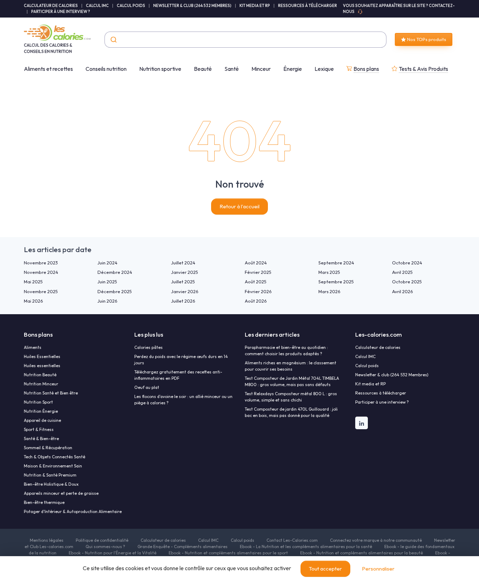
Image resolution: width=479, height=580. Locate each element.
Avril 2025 (402, 272)
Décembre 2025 (114, 291)
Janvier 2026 (184, 291)
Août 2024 (256, 262)
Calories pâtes (148, 347)
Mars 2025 (329, 272)
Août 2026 (256, 301)
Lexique (324, 68)
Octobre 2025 (407, 281)
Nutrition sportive (160, 68)
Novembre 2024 (41, 272)
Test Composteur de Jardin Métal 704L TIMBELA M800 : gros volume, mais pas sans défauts (292, 381)
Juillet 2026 (183, 301)
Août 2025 (256, 281)
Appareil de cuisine (42, 420)
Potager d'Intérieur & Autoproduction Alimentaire (73, 511)
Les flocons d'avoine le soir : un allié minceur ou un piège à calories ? (183, 399)
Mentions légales (46, 540)
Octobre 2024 (407, 262)
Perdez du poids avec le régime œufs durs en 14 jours (181, 359)
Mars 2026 (329, 291)
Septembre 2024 (336, 262)
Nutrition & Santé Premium (50, 475)
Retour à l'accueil (239, 206)
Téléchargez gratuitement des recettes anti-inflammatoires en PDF (178, 375)
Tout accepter (325, 568)
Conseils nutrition (106, 68)
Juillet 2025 (183, 281)
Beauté (203, 68)
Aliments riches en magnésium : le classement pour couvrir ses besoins (290, 366)
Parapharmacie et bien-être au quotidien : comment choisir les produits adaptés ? (286, 350)
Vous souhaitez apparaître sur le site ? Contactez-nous (399, 8)
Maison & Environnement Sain (53, 465)
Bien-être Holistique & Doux (51, 484)
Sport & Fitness (39, 429)
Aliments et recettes (48, 68)
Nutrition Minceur (41, 383)
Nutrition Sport (38, 402)
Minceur (261, 68)
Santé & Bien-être (41, 438)
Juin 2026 (107, 301)
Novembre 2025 (41, 291)
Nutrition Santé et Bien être (51, 393)
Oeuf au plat (146, 387)
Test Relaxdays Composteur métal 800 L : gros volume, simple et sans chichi (291, 397)
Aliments (32, 347)
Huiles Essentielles (42, 356)
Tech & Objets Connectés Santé (54, 456)
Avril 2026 (402, 291)
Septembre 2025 (336, 281)
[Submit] (113, 39)
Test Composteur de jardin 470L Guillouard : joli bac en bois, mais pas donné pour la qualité (291, 412)
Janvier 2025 (184, 272)
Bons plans (366, 68)
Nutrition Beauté (40, 374)
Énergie (292, 68)
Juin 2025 (107, 281)
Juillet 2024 (183, 262)
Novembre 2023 (41, 262)
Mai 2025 (33, 281)
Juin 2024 (107, 262)
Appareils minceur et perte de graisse (61, 493)
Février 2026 (258, 291)
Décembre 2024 (114, 272)
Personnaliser (378, 568)
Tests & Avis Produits (423, 68)
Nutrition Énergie (41, 411)
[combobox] (245, 40)
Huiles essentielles (42, 365)
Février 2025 (258, 272)
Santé (231, 68)
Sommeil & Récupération (48, 447)
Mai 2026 (33, 301)
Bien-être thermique (44, 502)
